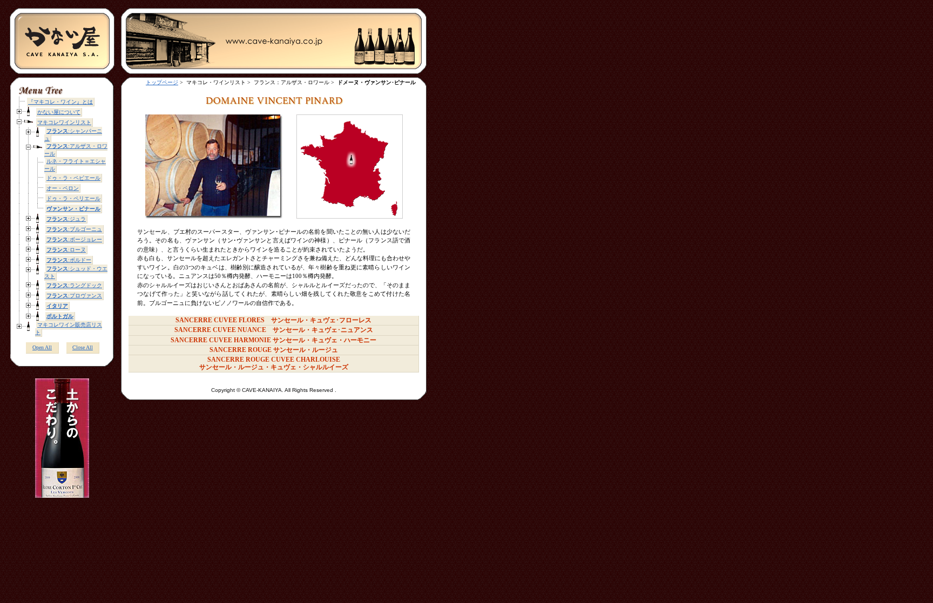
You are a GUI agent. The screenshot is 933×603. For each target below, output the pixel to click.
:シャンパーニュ (73, 134)
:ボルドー (68, 260)
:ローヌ (66, 250)
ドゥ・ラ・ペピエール (73, 178)
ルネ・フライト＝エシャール (75, 165)
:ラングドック (74, 285)
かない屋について (58, 112)
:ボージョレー (74, 239)
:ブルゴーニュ (74, 229)
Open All (42, 347)
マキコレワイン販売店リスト (68, 328)
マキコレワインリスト (64, 122)
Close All (82, 347)
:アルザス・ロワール (75, 150)
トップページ (162, 82)
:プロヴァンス (74, 296)
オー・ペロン (62, 188)
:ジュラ (66, 219)
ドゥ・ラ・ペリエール (73, 198)
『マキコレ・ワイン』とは (60, 102)
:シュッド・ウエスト (75, 272)
